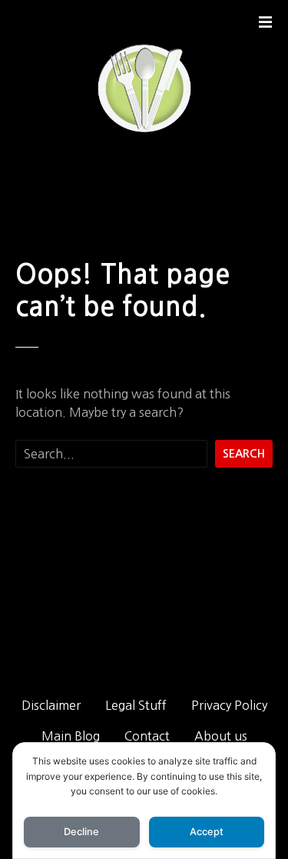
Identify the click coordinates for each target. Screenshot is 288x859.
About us (220, 736)
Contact (147, 736)
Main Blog (70, 736)
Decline (81, 831)
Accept (206, 831)
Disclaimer (51, 705)
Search (244, 453)
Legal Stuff (136, 705)
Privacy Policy (229, 705)
